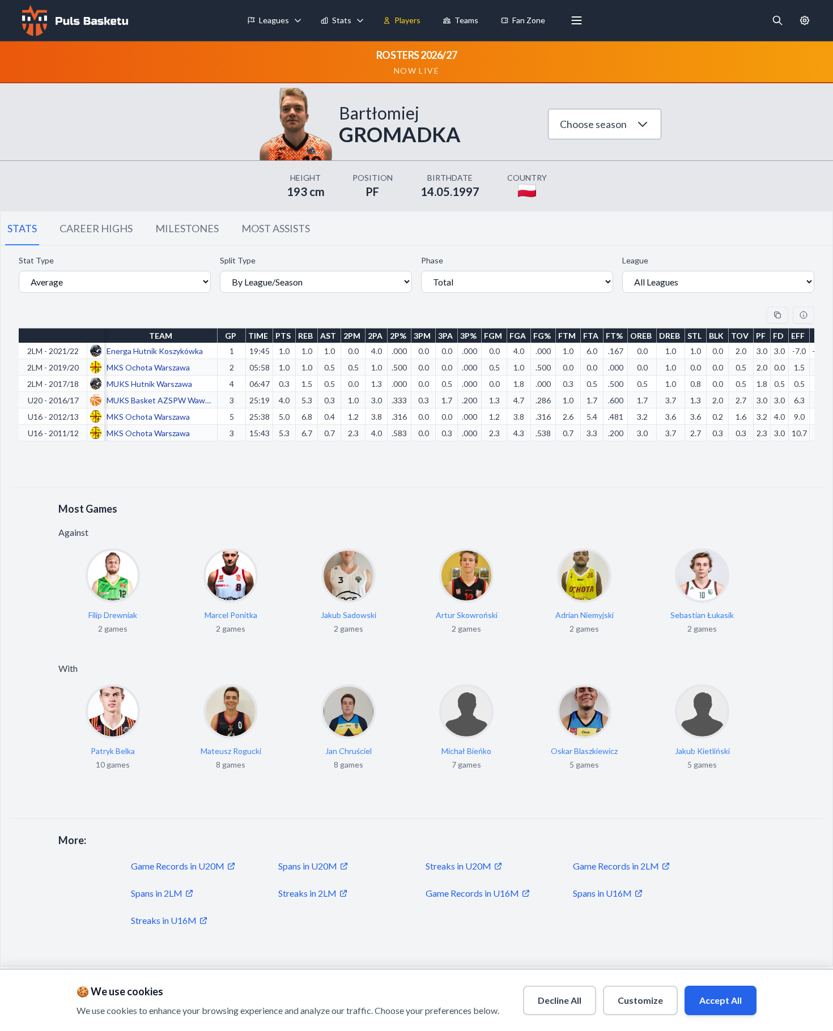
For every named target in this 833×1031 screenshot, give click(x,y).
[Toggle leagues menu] (298, 20)
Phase (432, 260)
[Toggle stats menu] (360, 20)
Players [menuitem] (407, 20)
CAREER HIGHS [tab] (96, 228)
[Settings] (804, 20)
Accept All (720, 1000)
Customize (640, 1000)
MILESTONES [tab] (187, 228)
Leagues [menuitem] (274, 20)
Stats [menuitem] (341, 20)
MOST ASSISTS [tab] (275, 228)
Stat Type (36, 260)
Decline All (559, 1000)
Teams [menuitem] (466, 20)
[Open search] (777, 20)
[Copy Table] (777, 314)
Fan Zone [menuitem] (528, 20)
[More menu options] (576, 20)
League (635, 260)
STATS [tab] (22, 228)
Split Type (238, 260)
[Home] (73, 20)
